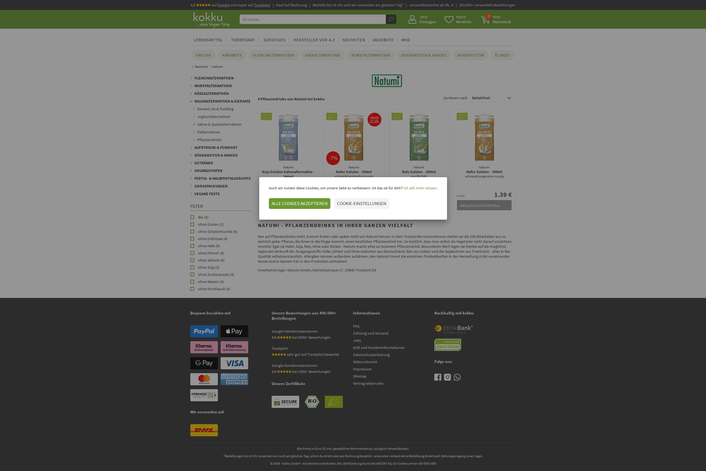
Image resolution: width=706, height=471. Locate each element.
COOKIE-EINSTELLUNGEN (361, 203)
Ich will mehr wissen (420, 187)
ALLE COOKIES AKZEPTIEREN (300, 203)
